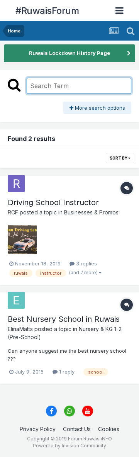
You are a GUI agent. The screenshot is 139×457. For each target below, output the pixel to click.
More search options (99, 108)
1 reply (66, 372)
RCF (13, 212)
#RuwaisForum (47, 10)
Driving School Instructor (53, 202)
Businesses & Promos (91, 212)
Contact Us (77, 429)
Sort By (119, 158)
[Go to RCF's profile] (16, 183)
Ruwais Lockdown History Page (69, 53)
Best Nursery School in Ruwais (64, 319)
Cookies (108, 429)
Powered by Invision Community (69, 446)
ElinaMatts (20, 329)
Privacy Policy (38, 429)
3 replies (86, 263)
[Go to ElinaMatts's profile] (16, 300)
